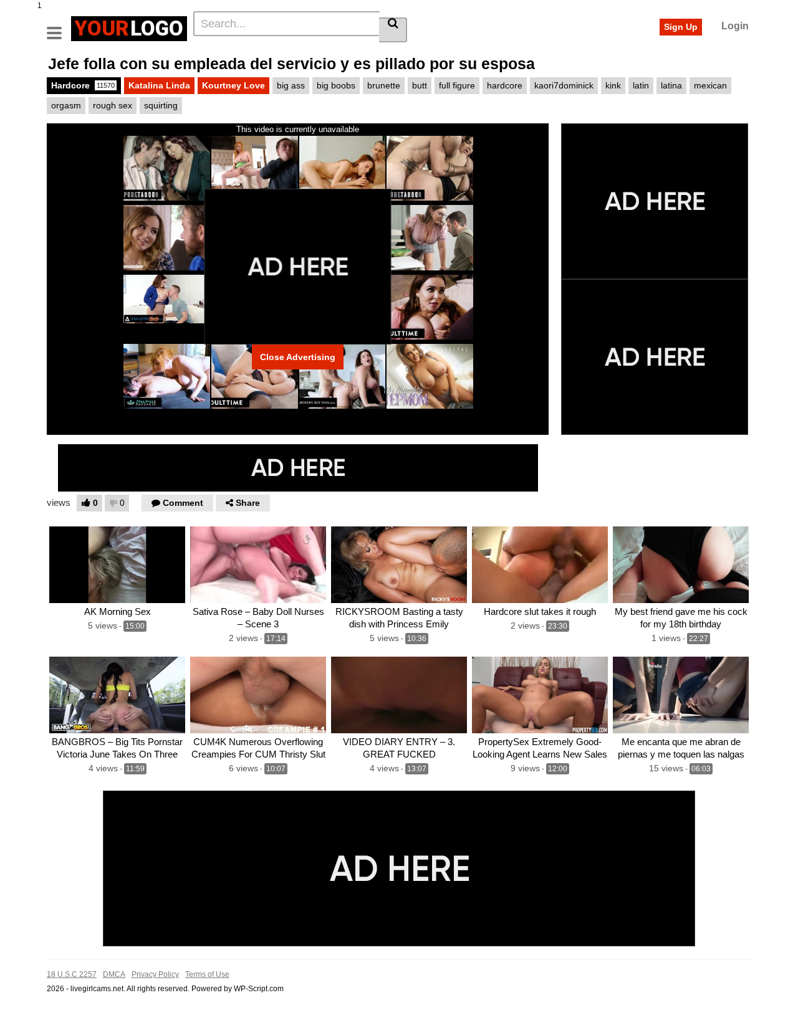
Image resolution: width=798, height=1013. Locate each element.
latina (671, 85)
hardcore (504, 85)
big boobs (336, 85)
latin (641, 85)
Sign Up (681, 27)
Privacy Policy (155, 974)
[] (393, 29)
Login (735, 26)
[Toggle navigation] (59, 27)
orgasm (66, 105)
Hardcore (83, 85)
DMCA (114, 974)
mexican (710, 85)
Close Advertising (297, 357)
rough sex (112, 105)
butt (419, 85)
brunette (383, 85)
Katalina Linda (159, 85)
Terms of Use (207, 974)
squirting (161, 105)
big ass (291, 85)
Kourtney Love (233, 85)
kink (613, 85)
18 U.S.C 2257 (72, 974)
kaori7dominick (564, 85)
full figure (457, 85)
